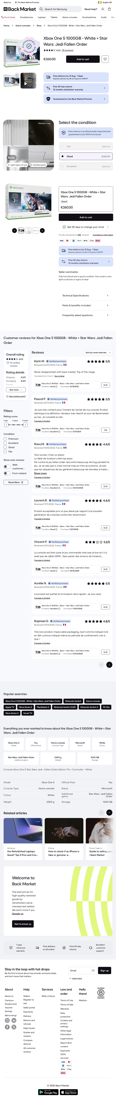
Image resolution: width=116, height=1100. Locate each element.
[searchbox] (62, 9)
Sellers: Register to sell (28, 1000)
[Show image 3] (36, 231)
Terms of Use (66, 1000)
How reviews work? (17, 396)
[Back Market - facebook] (7, 1027)
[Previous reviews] (101, 665)
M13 (79, 235)
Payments (28, 1011)
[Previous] (14, 230)
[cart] (109, 9)
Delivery (27, 1016)
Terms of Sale (66, 1004)
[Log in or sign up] (103, 9)
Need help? (91, 9)
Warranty (64, 1008)
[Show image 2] (28, 231)
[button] (29, 46)
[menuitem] (26, 17)
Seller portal (29, 1007)
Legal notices (66, 1038)
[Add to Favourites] (105, 59)
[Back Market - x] (13, 1027)
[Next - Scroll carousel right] (109, 813)
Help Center (29, 1028)
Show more (40, 473)
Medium (83, 1000)
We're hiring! (10, 1015)
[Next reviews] (109, 665)
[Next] (42, 230)
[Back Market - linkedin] (13, 1020)
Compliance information (103, 235)
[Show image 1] (21, 231)
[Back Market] (20, 9)
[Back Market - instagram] (7, 1020)
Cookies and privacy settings (66, 1023)
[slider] (6, 425)
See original (59, 376)
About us (9, 996)
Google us (17, 913)
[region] (58, 839)
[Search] (41, 9)
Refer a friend (48, 996)
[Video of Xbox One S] (28, 81)
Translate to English (42, 421)
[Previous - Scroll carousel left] (101, 813)
